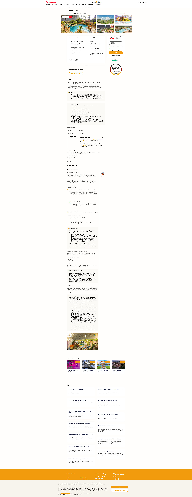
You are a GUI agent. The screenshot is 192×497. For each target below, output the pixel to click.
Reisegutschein (83, 477)
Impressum (68, 479)
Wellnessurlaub (87, 246)
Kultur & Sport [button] (62, 4)
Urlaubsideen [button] (90, 4)
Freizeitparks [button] (48, 4)
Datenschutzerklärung (66, 493)
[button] (48, 4)
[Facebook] (114, 479)
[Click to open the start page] (119, 474)
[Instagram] (116, 479)
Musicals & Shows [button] (55, 4)
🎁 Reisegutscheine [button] (98, 4)
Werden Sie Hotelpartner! (85, 479)
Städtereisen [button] (84, 4)
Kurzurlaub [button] (78, 4)
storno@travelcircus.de (84, 145)
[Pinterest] (118, 479)
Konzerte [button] (68, 4)
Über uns (68, 477)
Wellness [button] (73, 4)
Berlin (80, 175)
